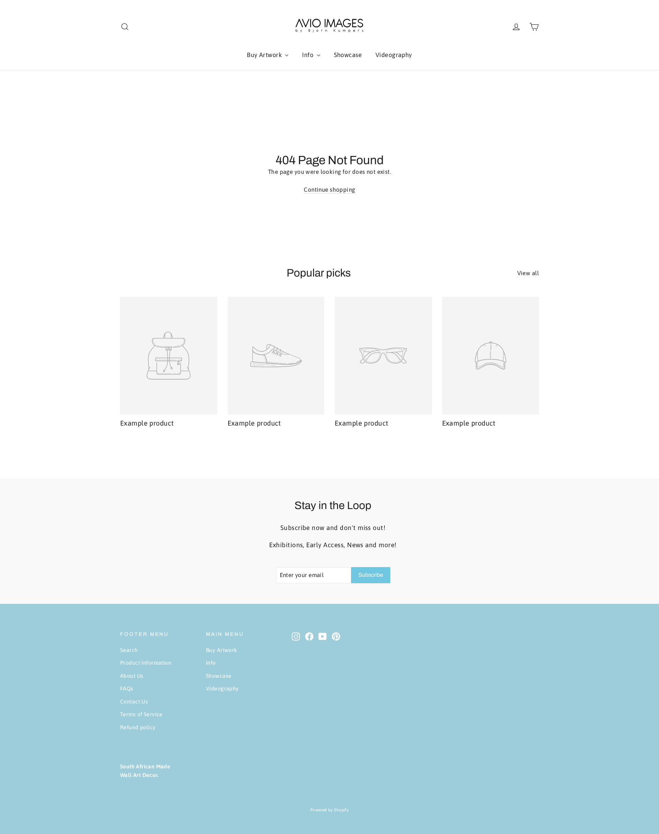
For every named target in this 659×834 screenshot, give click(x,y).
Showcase (348, 54)
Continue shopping (329, 189)
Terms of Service (141, 714)
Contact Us (134, 701)
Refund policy (138, 727)
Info (308, 54)
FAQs (127, 688)
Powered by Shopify (329, 810)
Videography (393, 54)
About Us (131, 676)
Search (129, 650)
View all (528, 273)
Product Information (145, 663)
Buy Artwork (265, 54)
